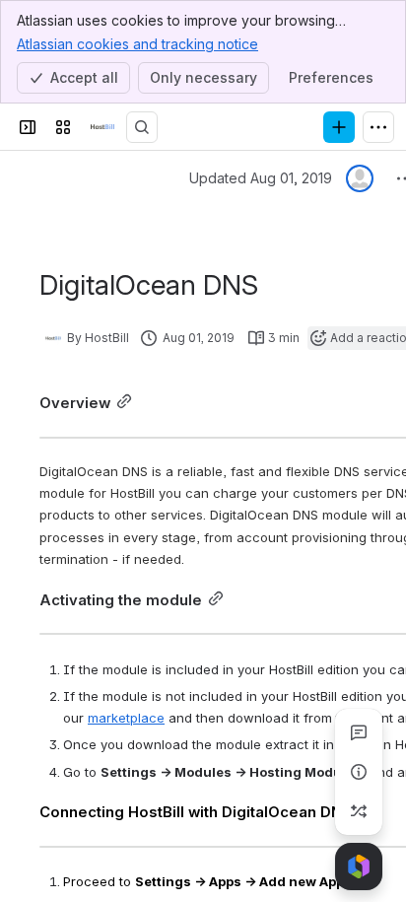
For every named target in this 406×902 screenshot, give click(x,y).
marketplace (126, 718)
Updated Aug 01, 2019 (260, 178)
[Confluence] (102, 127)
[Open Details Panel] (358, 772)
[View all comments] (358, 732)
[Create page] (358, 811)
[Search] (142, 127)
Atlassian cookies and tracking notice (137, 43)
